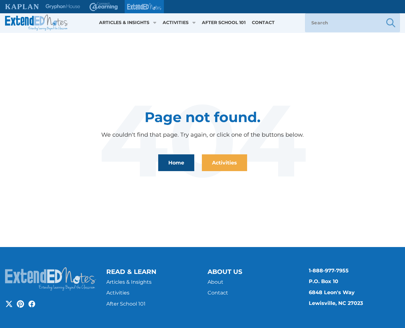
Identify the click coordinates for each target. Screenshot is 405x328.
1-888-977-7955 (329, 271)
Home (176, 163)
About (215, 282)
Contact (263, 22)
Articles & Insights (124, 22)
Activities (176, 22)
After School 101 (224, 22)
